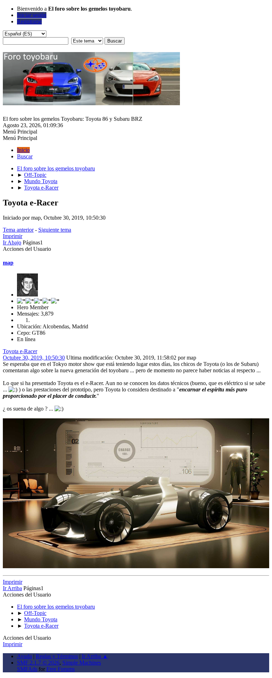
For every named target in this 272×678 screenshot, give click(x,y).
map (8, 263)
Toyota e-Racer (20, 351)
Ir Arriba (12, 588)
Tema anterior (18, 230)
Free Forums (60, 669)
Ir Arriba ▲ (95, 656)
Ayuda (24, 656)
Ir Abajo (12, 242)
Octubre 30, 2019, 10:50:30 (34, 358)
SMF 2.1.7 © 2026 (38, 663)
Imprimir (12, 236)
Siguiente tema (54, 230)
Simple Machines (81, 663)
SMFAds (27, 669)
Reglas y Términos (57, 656)
